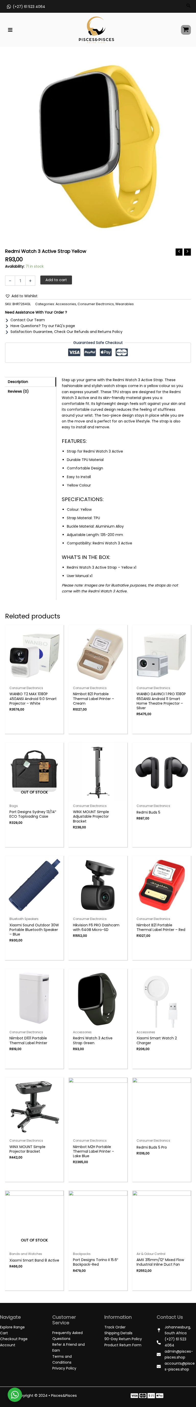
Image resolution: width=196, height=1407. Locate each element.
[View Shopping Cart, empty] (186, 30)
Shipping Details (118, 1333)
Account (7, 1345)
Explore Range (12, 1327)
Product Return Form (122, 1345)
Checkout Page (14, 1338)
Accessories (66, 304)
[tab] (30, 382)
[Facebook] (134, 1395)
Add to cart (56, 279)
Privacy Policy (64, 1368)
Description (18, 381)
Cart (4, 1333)
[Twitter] (142, 1395)
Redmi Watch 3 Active (112, 543)
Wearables (124, 304)
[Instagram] (151, 1395)
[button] (21, 296)
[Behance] (159, 1395)
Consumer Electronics (96, 304)
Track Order (115, 1327)
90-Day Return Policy (123, 1338)
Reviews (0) (18, 391)
